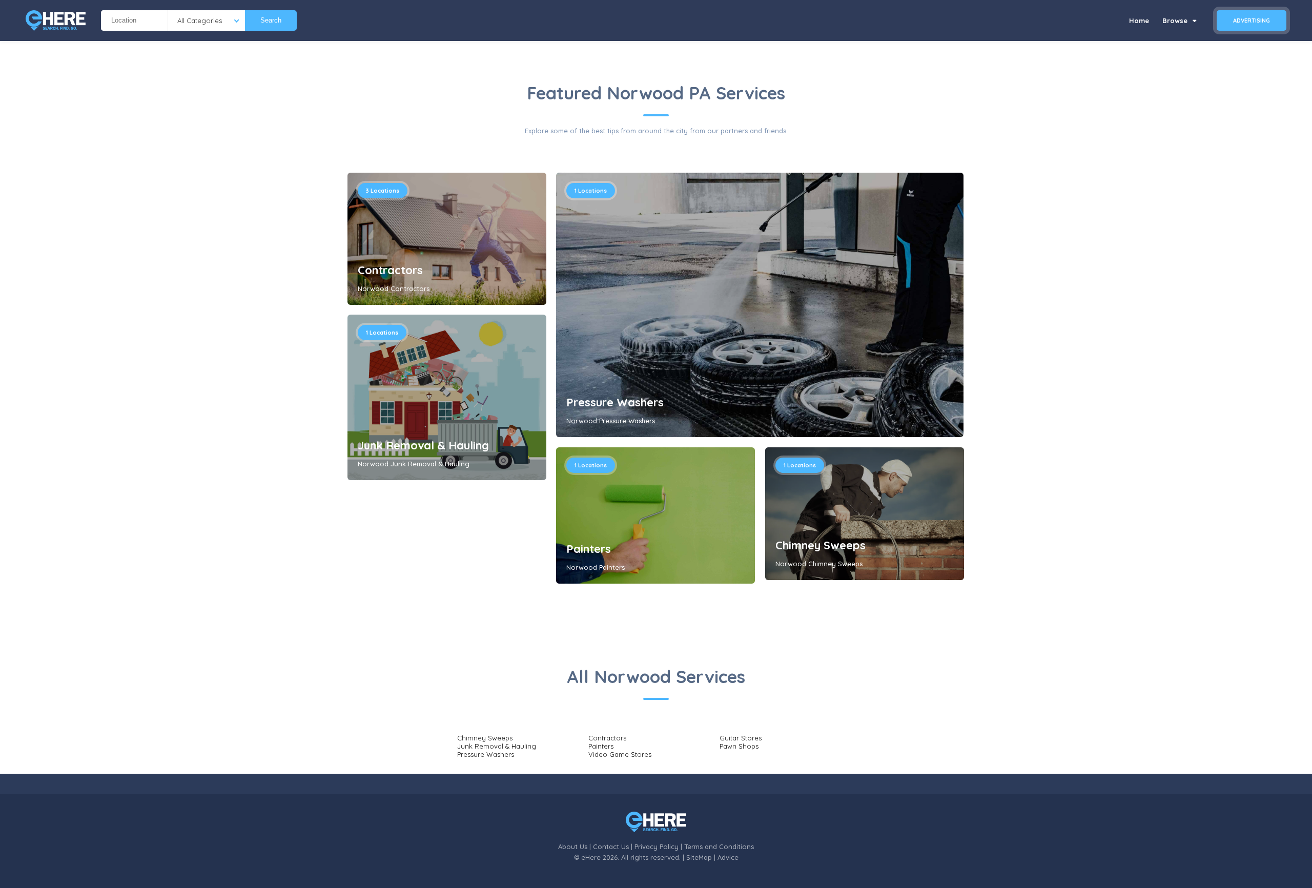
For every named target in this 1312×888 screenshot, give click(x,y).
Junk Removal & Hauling (423, 445)
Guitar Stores (741, 738)
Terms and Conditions (719, 846)
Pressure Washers (615, 402)
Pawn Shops (739, 746)
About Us (572, 846)
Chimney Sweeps (820, 545)
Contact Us (611, 846)
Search (270, 20)
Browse (1176, 20)
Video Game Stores (619, 754)
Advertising (1251, 20)
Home (1139, 20)
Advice (728, 857)
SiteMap (699, 857)
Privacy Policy (656, 846)
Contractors (390, 270)
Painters (588, 549)
